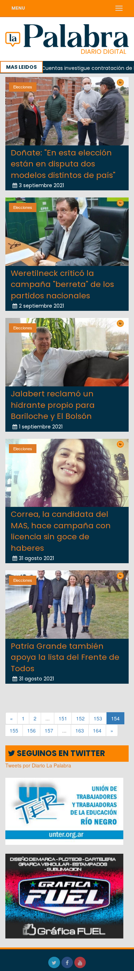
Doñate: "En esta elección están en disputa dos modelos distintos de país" (63, 164)
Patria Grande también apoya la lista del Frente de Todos (65, 657)
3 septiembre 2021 (41, 185)
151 (63, 718)
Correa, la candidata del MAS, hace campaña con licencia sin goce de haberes (61, 531)
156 (31, 730)
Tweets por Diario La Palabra (38, 765)
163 (79, 730)
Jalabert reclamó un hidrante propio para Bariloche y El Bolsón (53, 405)
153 (98, 718)
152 (80, 718)
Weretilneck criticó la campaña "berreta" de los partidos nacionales (62, 284)
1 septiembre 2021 (41, 426)
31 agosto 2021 (36, 558)
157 (49, 730)
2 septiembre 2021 (41, 305)
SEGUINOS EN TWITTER (60, 753)
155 (14, 730)
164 (97, 730)
